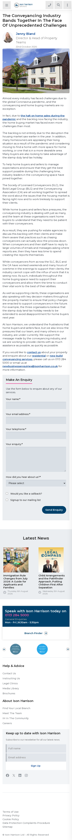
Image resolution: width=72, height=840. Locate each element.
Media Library (11, 688)
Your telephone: (16, 429)
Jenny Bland (25, 34)
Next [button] (67, 647)
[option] (18, 572)
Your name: (13, 399)
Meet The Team (12, 713)
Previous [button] (4, 649)
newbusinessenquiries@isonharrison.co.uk (30, 366)
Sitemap (8, 826)
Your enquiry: (14, 444)
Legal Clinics (10, 683)
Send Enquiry (54, 509)
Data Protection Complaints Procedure (26, 822)
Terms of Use (11, 811)
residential (39, 355)
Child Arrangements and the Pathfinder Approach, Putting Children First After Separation (52, 581)
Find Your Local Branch (16, 708)
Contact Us (9, 673)
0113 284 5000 (17, 615)
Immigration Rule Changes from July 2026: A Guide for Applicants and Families (15, 581)
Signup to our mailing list (25, 500)
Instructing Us (11, 678)
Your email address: (18, 414)
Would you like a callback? (26, 493)
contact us (34, 352)
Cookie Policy (11, 819)
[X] (15, 775)
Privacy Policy (11, 815)
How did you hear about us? (23, 477)
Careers (7, 723)
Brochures (9, 693)
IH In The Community (16, 718)
